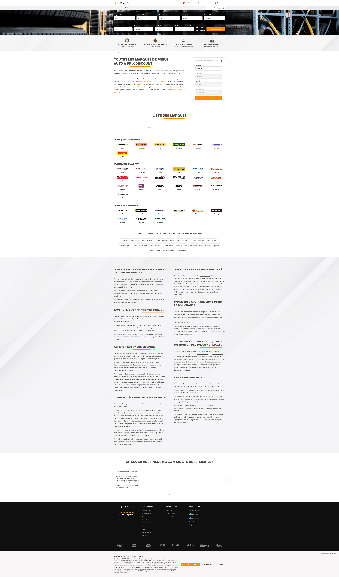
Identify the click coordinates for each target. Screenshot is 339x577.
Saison (136, 26)
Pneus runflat (168, 246)
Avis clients (198, 3)
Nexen (174, 90)
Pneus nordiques (124, 246)
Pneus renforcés (155, 246)
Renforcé (202, 30)
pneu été (160, 439)
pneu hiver (148, 442)
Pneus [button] (118, 8)
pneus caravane (202, 354)
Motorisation (200, 89)
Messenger (195, 518)
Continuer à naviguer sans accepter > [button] (328, 553)
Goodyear (162, 81)
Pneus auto (169, 510)
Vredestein (161, 87)
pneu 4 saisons (205, 276)
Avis (143, 517)
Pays (143, 529)
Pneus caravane (198, 241)
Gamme (199, 73)
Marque (116, 26)
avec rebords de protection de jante (206, 386)
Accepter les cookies (190, 564)
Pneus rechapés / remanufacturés (162, 251)
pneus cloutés (181, 422)
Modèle (198, 81)
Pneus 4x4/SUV (181, 246)
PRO (189, 3)
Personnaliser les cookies (212, 564)
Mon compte (221, 3)
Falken (140, 87)
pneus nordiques (206, 408)
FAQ (190, 525)
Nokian (152, 87)
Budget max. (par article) (183, 26)
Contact (208, 3)
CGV (143, 526)
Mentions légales (147, 523)
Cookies (144, 535)
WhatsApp (195, 514)
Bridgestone (147, 81)
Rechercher (216, 29)
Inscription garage (147, 520)
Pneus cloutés (211, 241)
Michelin (132, 81)
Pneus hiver (135, 241)
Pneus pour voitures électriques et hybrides (204, 246)
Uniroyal (146, 87)
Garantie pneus (146, 510)
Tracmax (180, 90)
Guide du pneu (146, 514)
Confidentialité (146, 532)
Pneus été (125, 241)
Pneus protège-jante (140, 246)
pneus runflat (180, 386)
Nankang (117, 92)
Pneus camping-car (183, 241)
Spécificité (158, 26)
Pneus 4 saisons (147, 241)
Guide (127, 8)
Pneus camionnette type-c (165, 241)
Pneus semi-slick (182, 251)
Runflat (201, 27)
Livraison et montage (138, 8)
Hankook (139, 81)
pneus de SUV (211, 317)
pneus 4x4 (183, 326)
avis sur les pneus (142, 365)
